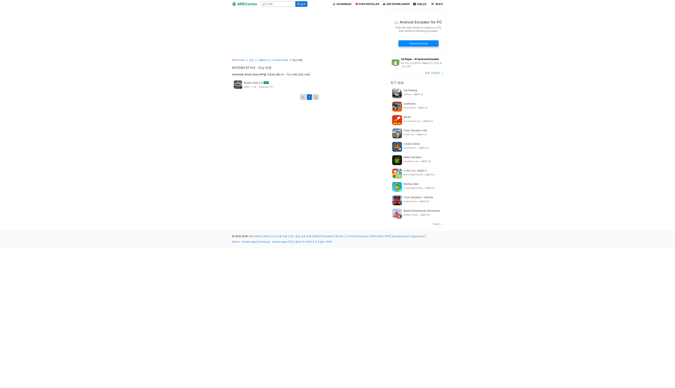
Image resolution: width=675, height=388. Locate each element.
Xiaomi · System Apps (244, 241)
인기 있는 (397, 82)
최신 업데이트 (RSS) (301, 241)
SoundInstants (400, 236)
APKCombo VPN (380, 236)
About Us (269, 236)
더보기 (436, 224)
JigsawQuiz (417, 236)
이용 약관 (282, 236)
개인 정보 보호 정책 (300, 236)
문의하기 (340, 236)
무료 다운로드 (432, 72)
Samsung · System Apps (273, 241)
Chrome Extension (358, 236)
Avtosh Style (243, 68)
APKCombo (238, 59)
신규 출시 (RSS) (323, 241)
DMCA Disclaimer (323, 236)
